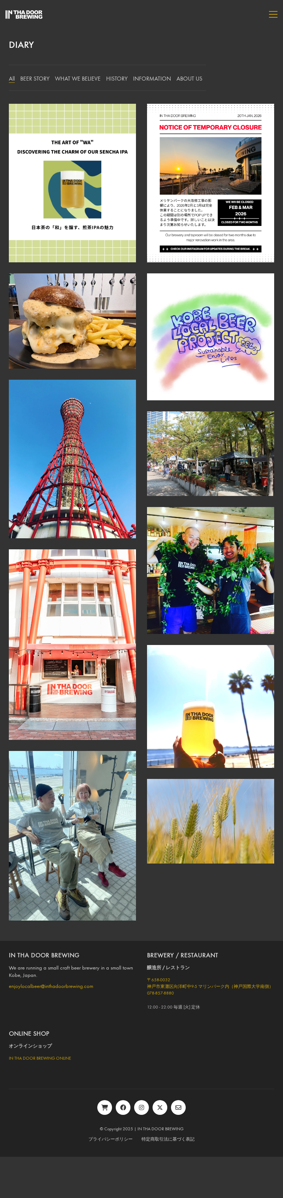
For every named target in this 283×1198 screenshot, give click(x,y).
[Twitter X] (160, 1107)
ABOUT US (189, 78)
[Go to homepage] (24, 14)
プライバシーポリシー (110, 1139)
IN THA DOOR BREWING (160, 1128)
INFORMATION (152, 78)
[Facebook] (123, 1107)
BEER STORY (34, 78)
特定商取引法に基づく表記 (168, 1139)
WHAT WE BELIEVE (78, 78)
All (12, 78)
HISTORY (116, 78)
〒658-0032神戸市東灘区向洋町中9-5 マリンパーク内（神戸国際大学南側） (210, 983)
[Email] (178, 1107)
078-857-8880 (160, 993)
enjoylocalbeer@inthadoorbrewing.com (51, 986)
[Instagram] (141, 1107)
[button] (273, 14)
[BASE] (104, 1107)
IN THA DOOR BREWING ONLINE (40, 1058)
